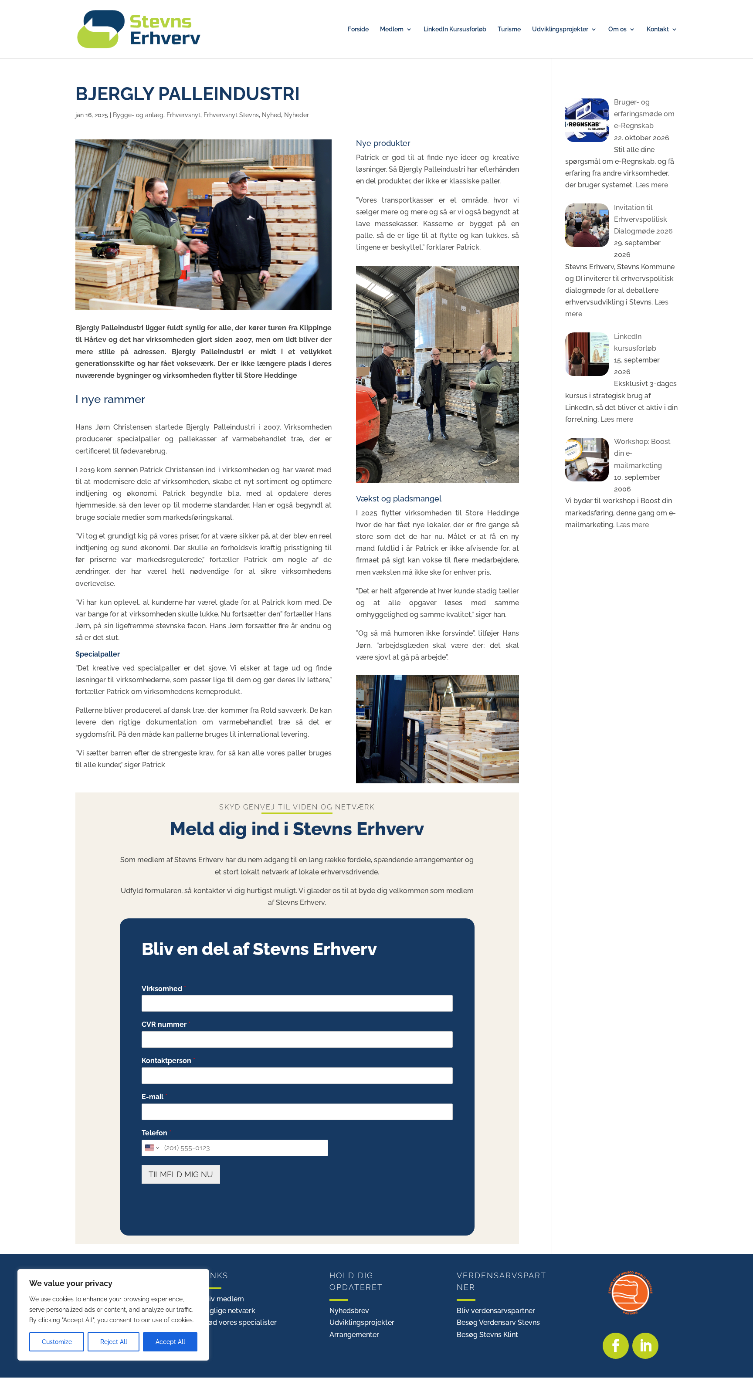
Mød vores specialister (239, 1322)
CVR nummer (166, 1024)
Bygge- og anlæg (138, 115)
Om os (617, 29)
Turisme (509, 29)
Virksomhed (164, 989)
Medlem (392, 29)
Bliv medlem (223, 1299)
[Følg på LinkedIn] (645, 1346)
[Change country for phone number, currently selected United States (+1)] (151, 1148)
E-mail (154, 1097)
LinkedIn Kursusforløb (455, 29)
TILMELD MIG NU (181, 1174)
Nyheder (296, 115)
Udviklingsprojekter (560, 29)
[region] (113, 1315)
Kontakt (658, 29)
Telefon (156, 1133)
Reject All (113, 1341)
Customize (57, 1341)
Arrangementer (354, 1335)
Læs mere (651, 185)
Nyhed (271, 115)
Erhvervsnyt (183, 115)
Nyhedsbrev (349, 1311)
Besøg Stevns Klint (487, 1335)
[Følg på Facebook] (616, 1346)
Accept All (170, 1341)
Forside (358, 29)
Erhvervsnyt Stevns (231, 115)
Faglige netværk (228, 1311)
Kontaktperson (168, 1060)
